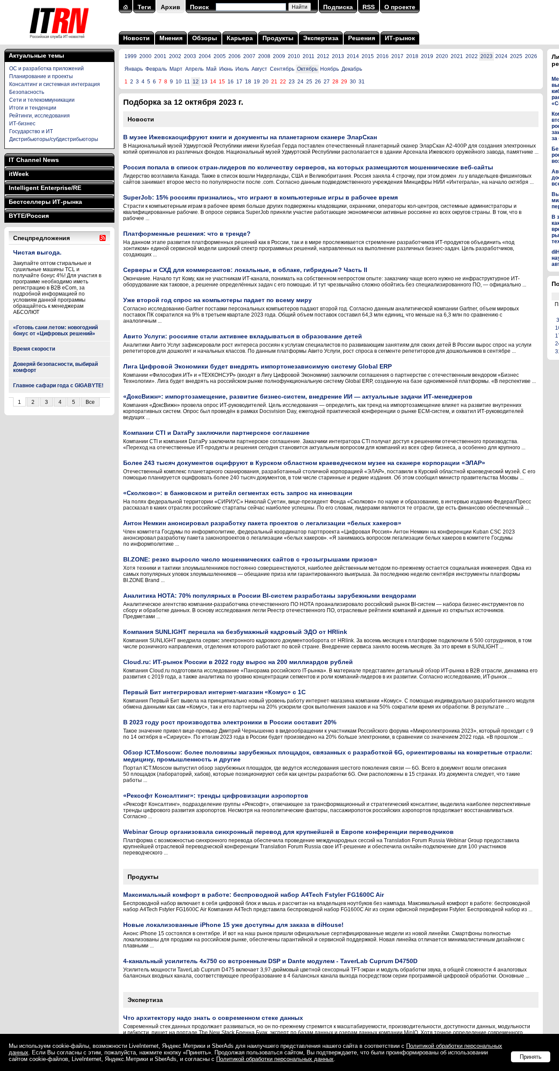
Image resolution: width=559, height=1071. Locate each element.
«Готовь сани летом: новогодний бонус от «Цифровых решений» (55, 330)
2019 (427, 56)
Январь (133, 69)
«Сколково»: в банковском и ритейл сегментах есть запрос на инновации (237, 492)
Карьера (240, 37)
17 (239, 82)
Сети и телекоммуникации (42, 100)
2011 (308, 56)
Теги (144, 6)
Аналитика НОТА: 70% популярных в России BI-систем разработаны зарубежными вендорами (269, 595)
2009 (279, 56)
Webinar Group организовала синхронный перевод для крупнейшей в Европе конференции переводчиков (288, 831)
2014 (353, 56)
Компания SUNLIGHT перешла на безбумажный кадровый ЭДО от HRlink (235, 631)
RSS (368, 6)
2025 (516, 56)
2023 (486, 56)
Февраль (156, 69)
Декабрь (352, 69)
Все (90, 402)
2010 (294, 56)
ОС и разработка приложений (46, 68)
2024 (501, 56)
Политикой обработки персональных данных (275, 1059)
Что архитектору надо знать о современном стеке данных (213, 1017)
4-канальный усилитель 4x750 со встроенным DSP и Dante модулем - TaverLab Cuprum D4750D (270, 960)
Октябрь (307, 69)
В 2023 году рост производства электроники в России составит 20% (229, 722)
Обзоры (204, 37)
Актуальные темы (36, 55)
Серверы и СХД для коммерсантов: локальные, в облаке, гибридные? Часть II (245, 269)
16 (231, 82)
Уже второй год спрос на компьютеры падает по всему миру (217, 299)
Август (259, 69)
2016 (382, 56)
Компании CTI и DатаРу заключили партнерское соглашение (216, 432)
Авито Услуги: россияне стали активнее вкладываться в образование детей (242, 336)
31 (362, 82)
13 (204, 82)
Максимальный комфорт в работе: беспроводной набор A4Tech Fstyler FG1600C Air (253, 894)
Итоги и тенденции (32, 108)
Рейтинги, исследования (39, 116)
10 (179, 82)
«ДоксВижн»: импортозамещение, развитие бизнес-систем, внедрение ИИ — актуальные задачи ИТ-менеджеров (298, 396)
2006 (234, 56)
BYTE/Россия (29, 215)
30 (353, 82)
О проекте (399, 6)
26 (318, 82)
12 (196, 82)
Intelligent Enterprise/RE (45, 187)
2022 (472, 56)
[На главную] (59, 41)
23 (292, 82)
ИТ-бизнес (22, 124)
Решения (361, 37)
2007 (249, 56)
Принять (531, 1057)
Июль (242, 69)
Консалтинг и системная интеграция (54, 84)
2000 (145, 56)
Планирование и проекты (41, 76)
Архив (170, 6)
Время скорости (34, 349)
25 (309, 82)
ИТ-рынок (400, 37)
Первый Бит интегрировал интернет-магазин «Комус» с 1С (214, 692)
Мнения (171, 37)
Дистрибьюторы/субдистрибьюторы (53, 139)
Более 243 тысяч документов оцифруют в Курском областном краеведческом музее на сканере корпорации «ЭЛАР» (304, 462)
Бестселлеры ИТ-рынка (45, 201)
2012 (323, 56)
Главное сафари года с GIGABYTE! (58, 385)
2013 (338, 56)
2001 (160, 56)
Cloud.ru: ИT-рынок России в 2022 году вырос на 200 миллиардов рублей (238, 661)
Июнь (226, 69)
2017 (397, 56)
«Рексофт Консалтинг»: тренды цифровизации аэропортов (215, 795)
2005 (220, 56)
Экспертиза (320, 37)
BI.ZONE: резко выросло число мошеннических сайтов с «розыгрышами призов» (250, 559)
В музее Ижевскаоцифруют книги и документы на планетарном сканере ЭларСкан (250, 137)
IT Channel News (34, 159)
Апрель (194, 69)
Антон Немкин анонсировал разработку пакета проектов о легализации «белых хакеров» (262, 523)
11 (187, 82)
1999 (130, 56)
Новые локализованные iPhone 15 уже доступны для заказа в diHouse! (233, 924)
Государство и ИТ (31, 131)
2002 (175, 56)
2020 (442, 56)
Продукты (277, 37)
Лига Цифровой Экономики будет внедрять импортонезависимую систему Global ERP (257, 366)
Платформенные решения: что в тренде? (187, 233)
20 (265, 82)
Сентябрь (282, 69)
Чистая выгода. (37, 252)
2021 (457, 56)
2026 (531, 56)
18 (248, 82)
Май (211, 69)
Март (176, 69)
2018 (412, 56)
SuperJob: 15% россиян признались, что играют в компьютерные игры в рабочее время (260, 197)
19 (257, 82)
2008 (264, 56)
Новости (136, 37)
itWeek (19, 173)
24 (300, 82)
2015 (368, 56)
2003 (190, 56)
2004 (205, 56)
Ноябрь (329, 69)
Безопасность (26, 92)
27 (327, 82)
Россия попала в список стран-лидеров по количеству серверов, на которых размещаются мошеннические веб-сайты (308, 167)
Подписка (338, 6)
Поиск (199, 6)
